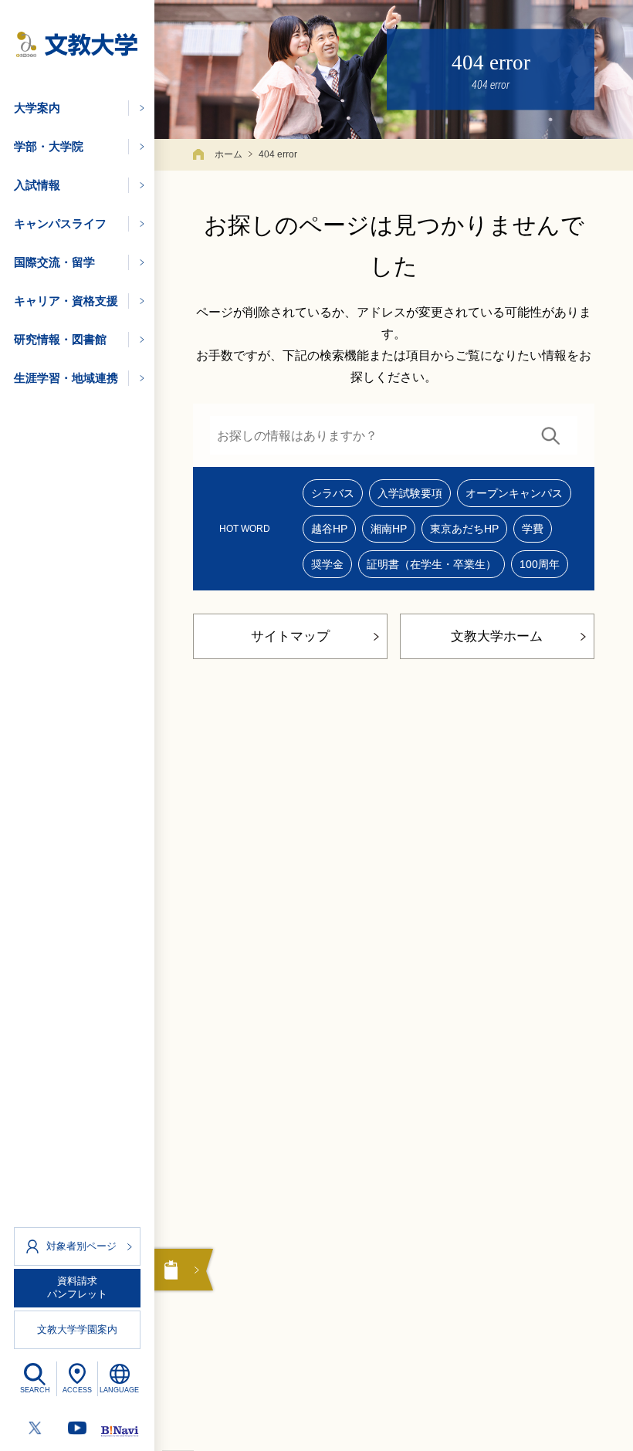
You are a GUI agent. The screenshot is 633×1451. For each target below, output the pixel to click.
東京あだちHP (464, 529)
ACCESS (77, 1390)
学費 (532, 529)
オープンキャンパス (514, 493)
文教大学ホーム (497, 636)
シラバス (332, 493)
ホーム (228, 154)
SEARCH (35, 1390)
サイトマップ (290, 636)
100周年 (540, 564)
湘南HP (389, 529)
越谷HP (329, 529)
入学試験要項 (409, 493)
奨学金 (327, 564)
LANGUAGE (119, 1390)
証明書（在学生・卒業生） (431, 564)
